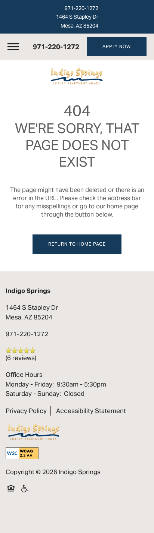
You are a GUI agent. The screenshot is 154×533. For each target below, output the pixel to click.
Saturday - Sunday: (33, 394)
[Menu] (13, 47)
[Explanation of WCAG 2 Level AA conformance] (22, 453)
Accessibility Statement (91, 411)
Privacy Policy (26, 411)
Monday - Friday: (30, 384)
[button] (117, 46)
